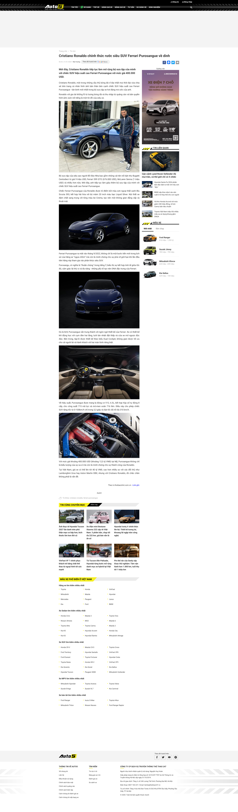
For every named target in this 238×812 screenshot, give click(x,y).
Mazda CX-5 (89, 647)
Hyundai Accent (91, 631)
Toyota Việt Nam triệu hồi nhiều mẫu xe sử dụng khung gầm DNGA (166, 214)
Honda (87, 589)
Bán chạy (160, 228)
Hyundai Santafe (91, 652)
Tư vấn (131, 7)
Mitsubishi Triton (67, 705)
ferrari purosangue (91, 498)
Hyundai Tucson (67, 672)
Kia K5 (63, 631)
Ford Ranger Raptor (116, 705)
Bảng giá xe (120, 7)
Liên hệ (61, 775)
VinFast (112, 589)
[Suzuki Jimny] (150, 250)
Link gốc (136, 485)
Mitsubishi (65, 594)
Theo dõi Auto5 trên (90, 62)
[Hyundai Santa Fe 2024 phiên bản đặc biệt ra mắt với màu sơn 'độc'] (147, 184)
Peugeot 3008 (90, 672)
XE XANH (87, 7)
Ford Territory (66, 652)
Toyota (63, 589)
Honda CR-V (65, 647)
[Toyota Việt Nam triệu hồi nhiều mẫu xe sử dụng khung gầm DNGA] (147, 213)
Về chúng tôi (63, 771)
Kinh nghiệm (154, 7)
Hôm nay (94, 505)
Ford (86, 604)
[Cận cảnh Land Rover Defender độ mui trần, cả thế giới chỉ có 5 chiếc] (160, 161)
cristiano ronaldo (76, 498)
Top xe (96, 7)
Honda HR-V (89, 662)
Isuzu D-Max (89, 700)
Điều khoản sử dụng (66, 779)
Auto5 (99, 493)
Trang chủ (63, 51)
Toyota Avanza (90, 684)
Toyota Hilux (114, 700)
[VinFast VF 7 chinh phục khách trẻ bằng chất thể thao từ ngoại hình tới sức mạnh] (71, 550)
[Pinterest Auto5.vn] (175, 757)
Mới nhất (148, 228)
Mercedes (64, 599)
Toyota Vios (113, 616)
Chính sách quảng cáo (67, 786)
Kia (62, 604)
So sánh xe (141, 7)
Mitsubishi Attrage (116, 636)
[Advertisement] (119, 28)
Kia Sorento (65, 667)
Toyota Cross (114, 647)
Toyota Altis (65, 626)
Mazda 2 (112, 626)
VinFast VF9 (113, 662)
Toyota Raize (66, 662)
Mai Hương (76, 62)
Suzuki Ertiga (66, 689)
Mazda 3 (88, 616)
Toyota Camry (90, 626)
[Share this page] (177, 62)
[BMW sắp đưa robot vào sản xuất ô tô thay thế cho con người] (147, 194)
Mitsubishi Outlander (117, 672)
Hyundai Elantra (91, 636)
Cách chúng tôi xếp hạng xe (69, 797)
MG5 (87, 621)
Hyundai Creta (114, 657)
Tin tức (74, 7)
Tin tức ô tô (93, 771)
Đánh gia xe (93, 779)
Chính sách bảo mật (66, 783)
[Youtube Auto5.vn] (169, 757)
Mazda (87, 594)
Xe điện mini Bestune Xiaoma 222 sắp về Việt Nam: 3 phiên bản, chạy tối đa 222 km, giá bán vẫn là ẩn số (98, 532)
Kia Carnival (113, 689)
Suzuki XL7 (89, 689)
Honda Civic (65, 616)
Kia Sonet (88, 667)
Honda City (113, 631)
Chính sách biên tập (66, 790)
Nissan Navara (90, 705)
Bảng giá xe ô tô (94, 775)
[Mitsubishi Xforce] (150, 262)
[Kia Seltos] (150, 274)
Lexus (111, 599)
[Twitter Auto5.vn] (163, 757)
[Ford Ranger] (150, 238)
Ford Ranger (65, 700)
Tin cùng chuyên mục (72, 505)
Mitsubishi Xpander (68, 684)
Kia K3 (63, 636)
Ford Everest (65, 657)
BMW (111, 604)
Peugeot (88, 599)
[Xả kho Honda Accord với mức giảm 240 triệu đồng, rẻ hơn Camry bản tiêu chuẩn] (147, 203)
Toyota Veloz (114, 684)
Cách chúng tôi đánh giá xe (68, 794)
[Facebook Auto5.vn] (157, 757)
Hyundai (112, 594)
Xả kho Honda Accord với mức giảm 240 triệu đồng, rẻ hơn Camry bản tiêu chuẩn (166, 204)
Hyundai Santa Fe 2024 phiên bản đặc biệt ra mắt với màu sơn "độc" (166, 184)
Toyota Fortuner (91, 657)
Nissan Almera (66, 621)
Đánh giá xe (107, 7)
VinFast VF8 (113, 652)
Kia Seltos (113, 667)
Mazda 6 (112, 621)
